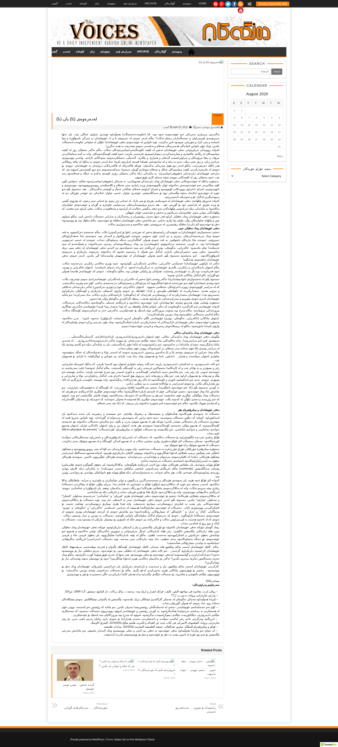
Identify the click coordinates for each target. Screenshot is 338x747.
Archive (151, 3)
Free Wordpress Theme (142, 739)
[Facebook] (234, 3)
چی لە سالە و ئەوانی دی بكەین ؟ (117, 666)
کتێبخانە (83, 3)
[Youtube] (240, 9)
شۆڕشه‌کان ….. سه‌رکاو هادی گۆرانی (85, 707)
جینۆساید (111, 3)
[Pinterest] (215, 3)
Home (203, 3)
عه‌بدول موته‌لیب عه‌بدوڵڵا (205, 127)
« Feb (280, 156)
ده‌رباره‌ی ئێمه (130, 3)
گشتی (55, 3)
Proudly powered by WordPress (87, 739)
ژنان (97, 3)
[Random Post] (250, 4)
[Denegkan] (169, 45)
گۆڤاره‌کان (170, 3)
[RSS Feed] (240, 3)
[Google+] (221, 3)
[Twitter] (228, 3)
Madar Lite (120, 739)
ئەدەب (69, 3)
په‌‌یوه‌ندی (187, 3)
